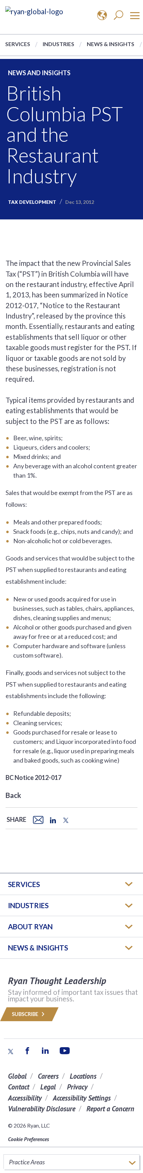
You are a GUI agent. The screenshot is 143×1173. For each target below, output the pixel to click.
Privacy (77, 1087)
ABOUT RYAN (30, 926)
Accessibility (25, 1098)
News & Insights (110, 44)
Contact (18, 1087)
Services (17, 44)
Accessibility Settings (82, 1098)
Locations (83, 1076)
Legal (48, 1087)
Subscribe (25, 1014)
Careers (48, 1076)
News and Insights (39, 73)
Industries (58, 44)
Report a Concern (110, 1108)
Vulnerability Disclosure (41, 1108)
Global (17, 1076)
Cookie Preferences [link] (28, 1139)
